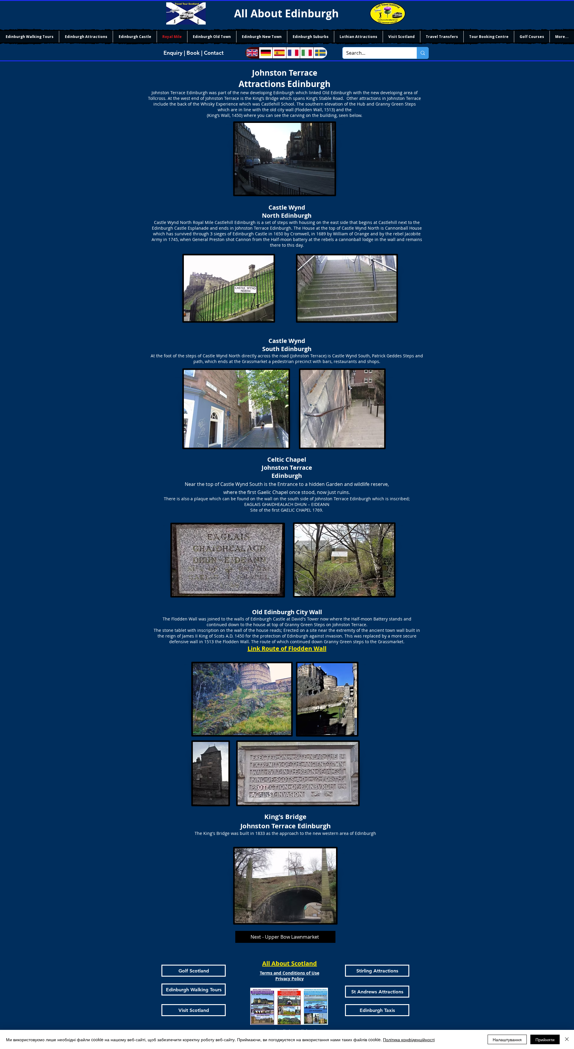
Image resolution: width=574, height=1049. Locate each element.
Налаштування (507, 1039)
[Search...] (422, 53)
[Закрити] (566, 1039)
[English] (252, 52)
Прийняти (545, 1039)
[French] (293, 52)
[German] (266, 52)
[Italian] (307, 52)
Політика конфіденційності (409, 1039)
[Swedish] (320, 52)
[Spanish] (279, 52)
